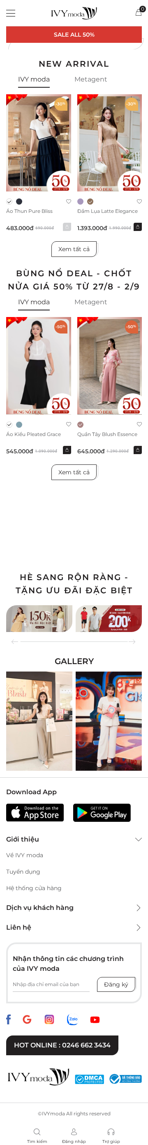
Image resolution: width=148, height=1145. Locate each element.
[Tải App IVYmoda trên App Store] (35, 813)
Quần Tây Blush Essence (107, 434)
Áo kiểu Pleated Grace (33, 434)
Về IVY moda (24, 855)
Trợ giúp (111, 1141)
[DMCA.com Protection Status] (89, 1079)
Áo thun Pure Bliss (29, 211)
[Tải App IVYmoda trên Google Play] (102, 813)
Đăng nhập (74, 1141)
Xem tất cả (74, 249)
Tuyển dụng (23, 871)
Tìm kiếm (37, 1141)
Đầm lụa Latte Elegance (107, 211)
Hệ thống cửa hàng (34, 888)
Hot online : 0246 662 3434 (62, 1045)
